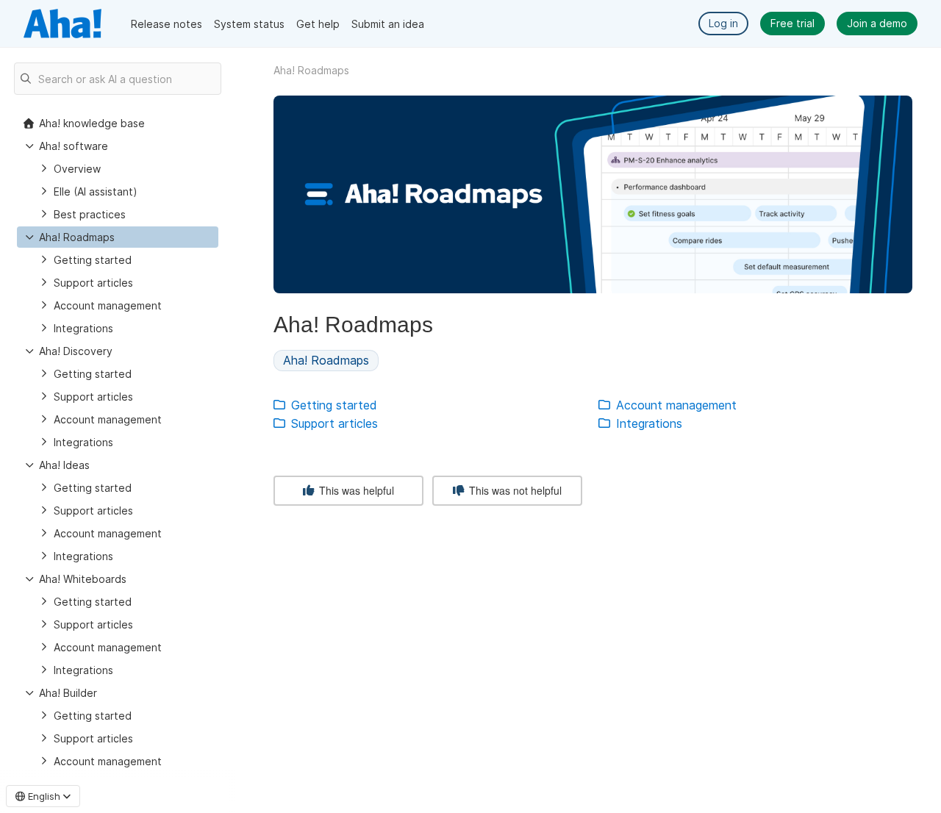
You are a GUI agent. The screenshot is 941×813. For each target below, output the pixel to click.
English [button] (44, 796)
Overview (77, 168)
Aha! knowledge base (92, 123)
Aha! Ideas (64, 465)
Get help (318, 24)
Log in (723, 23)
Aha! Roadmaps (77, 237)
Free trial (792, 23)
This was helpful (355, 490)
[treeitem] (117, 237)
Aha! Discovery (75, 351)
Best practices (90, 214)
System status (249, 24)
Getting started (93, 260)
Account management (108, 305)
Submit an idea (387, 24)
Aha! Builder (68, 693)
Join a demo (877, 23)
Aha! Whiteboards (82, 579)
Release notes (166, 24)
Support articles (93, 282)
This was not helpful (514, 490)
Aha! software (73, 146)
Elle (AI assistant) (95, 191)
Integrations (83, 328)
